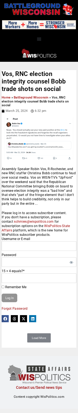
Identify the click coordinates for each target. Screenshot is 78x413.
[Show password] (71, 262)
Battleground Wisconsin (31, 97)
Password (9, 255)
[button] (39, 38)
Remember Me (15, 287)
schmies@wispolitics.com (33, 222)
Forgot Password (15, 309)
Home (6, 97)
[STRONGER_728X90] (39, 24)
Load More (39, 338)
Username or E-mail (16, 239)
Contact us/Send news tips (39, 387)
